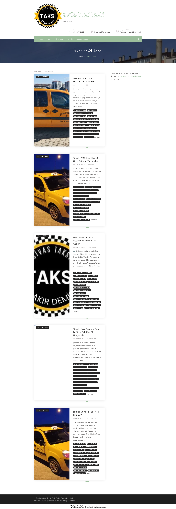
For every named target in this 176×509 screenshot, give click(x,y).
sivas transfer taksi (94, 302)
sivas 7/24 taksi (91, 110)
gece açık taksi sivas (80, 364)
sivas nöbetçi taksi (92, 122)
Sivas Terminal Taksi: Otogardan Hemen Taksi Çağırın (85, 240)
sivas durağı (88, 113)
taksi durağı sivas (79, 473)
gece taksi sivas (79, 187)
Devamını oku (84, 147)
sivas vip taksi (78, 137)
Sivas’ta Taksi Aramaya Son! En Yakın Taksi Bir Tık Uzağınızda (86, 332)
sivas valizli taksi (94, 305)
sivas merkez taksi (79, 122)
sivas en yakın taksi (80, 116)
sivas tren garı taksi (80, 134)
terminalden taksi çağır (91, 308)
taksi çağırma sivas (90, 391)
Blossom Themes (56, 501)
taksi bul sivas (88, 137)
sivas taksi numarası (93, 131)
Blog (49, 39)
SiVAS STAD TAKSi (83, 14)
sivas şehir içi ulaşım (93, 125)
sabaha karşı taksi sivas (92, 187)
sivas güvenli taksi (93, 202)
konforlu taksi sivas (80, 367)
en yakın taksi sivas (80, 110)
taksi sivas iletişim (79, 394)
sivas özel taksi (91, 376)
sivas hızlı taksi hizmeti (81, 208)
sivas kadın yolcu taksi (81, 210)
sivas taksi (90, 458)
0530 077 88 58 (78, 32)
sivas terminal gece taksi (81, 219)
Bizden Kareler (82, 39)
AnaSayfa (40, 39)
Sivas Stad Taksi (42, 77)
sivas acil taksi (78, 113)
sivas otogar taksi (79, 125)
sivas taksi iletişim (92, 464)
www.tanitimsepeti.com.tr (131, 76)
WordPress (71, 501)
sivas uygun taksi (93, 134)
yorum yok (91, 85)
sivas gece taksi (92, 116)
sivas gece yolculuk (80, 202)
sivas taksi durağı (91, 128)
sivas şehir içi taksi (93, 213)
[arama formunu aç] (139, 39)
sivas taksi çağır (79, 128)
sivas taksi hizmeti (79, 131)
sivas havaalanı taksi (80, 119)
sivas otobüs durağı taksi (82, 287)
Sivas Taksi (59, 39)
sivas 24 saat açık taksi (81, 190)
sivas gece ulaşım (79, 199)
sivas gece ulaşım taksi (93, 199)
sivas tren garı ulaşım (81, 305)
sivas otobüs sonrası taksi (82, 290)
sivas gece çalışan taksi (81, 196)
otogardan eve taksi (80, 275)
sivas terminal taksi (80, 302)
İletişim (70, 39)
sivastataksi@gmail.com (102, 32)
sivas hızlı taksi (93, 119)
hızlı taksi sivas (93, 364)
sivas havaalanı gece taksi (82, 204)
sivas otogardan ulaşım (81, 296)
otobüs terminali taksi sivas (82, 272)
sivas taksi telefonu (80, 385)
